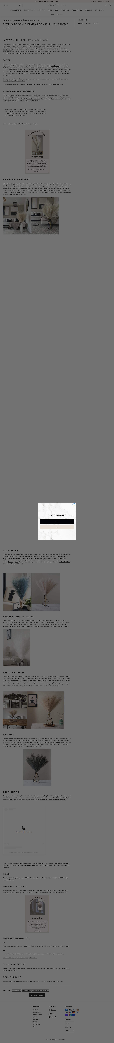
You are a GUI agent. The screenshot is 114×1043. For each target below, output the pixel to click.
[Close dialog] (74, 504)
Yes (57, 522)
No (57, 527)
